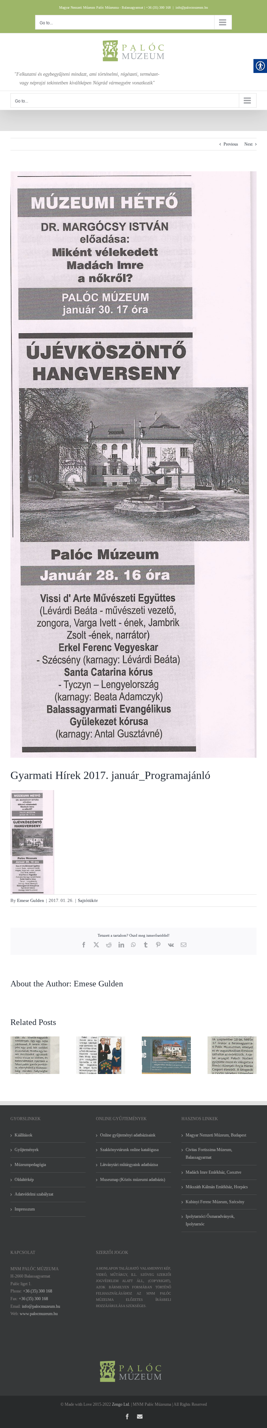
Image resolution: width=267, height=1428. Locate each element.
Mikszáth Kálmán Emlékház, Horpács (217, 1186)
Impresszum (25, 1209)
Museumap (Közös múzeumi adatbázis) (132, 1179)
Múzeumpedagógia (30, 1164)
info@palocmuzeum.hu (192, 7)
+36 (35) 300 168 (37, 1291)
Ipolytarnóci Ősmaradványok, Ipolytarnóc (210, 1220)
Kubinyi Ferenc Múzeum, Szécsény (215, 1201)
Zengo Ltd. (121, 1404)
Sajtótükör (88, 900)
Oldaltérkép (24, 1179)
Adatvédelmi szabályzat (34, 1194)
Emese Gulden (30, 900)
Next (248, 144)
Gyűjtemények (27, 1149)
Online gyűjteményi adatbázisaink (127, 1135)
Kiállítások (23, 1135)
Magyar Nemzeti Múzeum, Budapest (216, 1135)
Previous (231, 144)
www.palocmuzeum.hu (39, 1313)
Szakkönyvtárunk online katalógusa (129, 1149)
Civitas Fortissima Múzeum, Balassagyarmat (209, 1153)
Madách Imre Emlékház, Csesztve (213, 1172)
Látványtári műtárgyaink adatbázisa (129, 1164)
